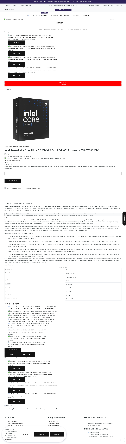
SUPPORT (59, 23)
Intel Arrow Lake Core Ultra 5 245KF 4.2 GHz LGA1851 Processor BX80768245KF (32, 313)
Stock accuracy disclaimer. (12, 160)
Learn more (8, 439)
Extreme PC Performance (15, 425)
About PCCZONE (53, 421)
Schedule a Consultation (63, 10)
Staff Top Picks (9, 10)
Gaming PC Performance (15, 423)
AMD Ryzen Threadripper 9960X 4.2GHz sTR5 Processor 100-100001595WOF (33, 385)
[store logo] (14, 19)
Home (40, 29)
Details (7, 218)
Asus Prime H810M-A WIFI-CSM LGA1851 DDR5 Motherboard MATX (28, 326)
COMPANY (86, 16)
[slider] (63, 2)
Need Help (119, 5)
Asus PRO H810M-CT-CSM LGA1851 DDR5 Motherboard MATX (26, 338)
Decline (56, 434)
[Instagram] (9, 413)
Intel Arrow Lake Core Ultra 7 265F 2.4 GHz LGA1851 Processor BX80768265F (32, 59)
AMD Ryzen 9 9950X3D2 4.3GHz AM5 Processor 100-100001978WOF (30, 374)
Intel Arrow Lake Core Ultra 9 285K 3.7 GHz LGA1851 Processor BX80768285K (32, 70)
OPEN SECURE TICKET (94, 425)
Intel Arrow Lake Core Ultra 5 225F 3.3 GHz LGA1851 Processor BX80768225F (31, 317)
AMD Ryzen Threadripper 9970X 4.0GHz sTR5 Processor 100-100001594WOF (33, 396)
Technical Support (53, 425)
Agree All (41, 434)
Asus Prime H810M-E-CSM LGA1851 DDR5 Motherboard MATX (26, 344)
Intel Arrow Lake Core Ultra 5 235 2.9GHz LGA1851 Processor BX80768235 (31, 48)
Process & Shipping (53, 423)
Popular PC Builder (10, 5)
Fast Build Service (25, 5)
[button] (63, 89)
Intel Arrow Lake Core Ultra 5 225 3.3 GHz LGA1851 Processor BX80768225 (30, 321)
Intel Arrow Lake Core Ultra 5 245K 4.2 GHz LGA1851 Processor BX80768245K (31, 309)
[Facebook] (11, 413)
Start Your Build (12, 421)
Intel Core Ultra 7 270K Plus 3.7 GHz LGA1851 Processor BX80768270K (30, 37)
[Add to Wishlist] (5, 186)
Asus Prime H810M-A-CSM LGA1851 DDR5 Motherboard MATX (26, 332)
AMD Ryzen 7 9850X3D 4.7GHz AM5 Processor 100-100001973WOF (29, 363)
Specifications (9, 265)
